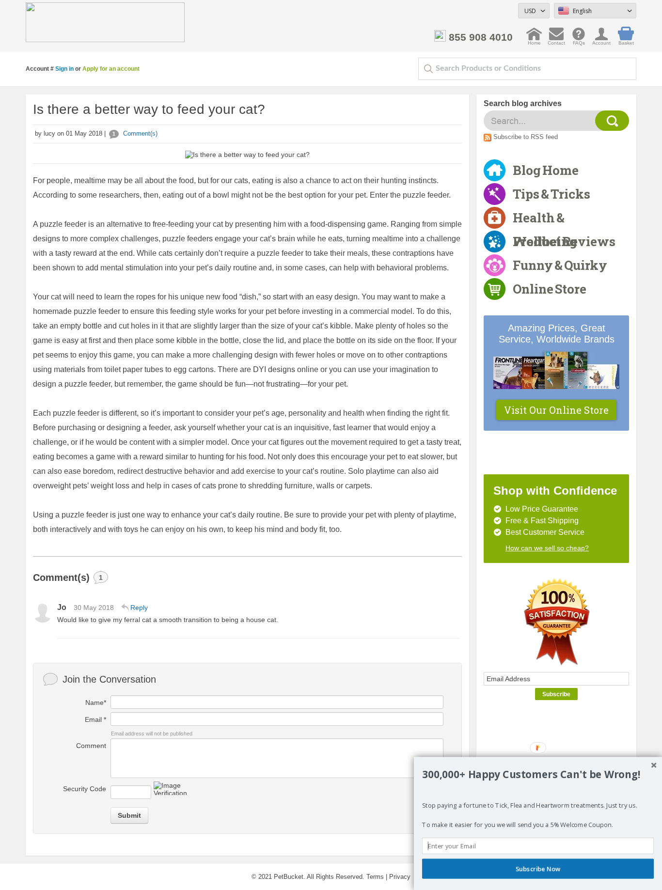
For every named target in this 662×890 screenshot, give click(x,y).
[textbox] (527, 69)
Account (601, 40)
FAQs (579, 40)
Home (534, 40)
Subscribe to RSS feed (525, 137)
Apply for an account (111, 68)
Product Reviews (564, 241)
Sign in (64, 68)
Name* (95, 702)
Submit (129, 815)
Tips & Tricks (551, 194)
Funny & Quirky (560, 265)
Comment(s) (135, 133)
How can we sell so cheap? (547, 548)
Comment (91, 745)
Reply (139, 607)
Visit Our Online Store (556, 410)
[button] (538, 774)
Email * (95, 719)
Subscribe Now (538, 868)
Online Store (549, 289)
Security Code (84, 789)
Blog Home (546, 170)
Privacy (399, 876)
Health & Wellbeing (545, 219)
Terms (375, 876)
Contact (556, 40)
